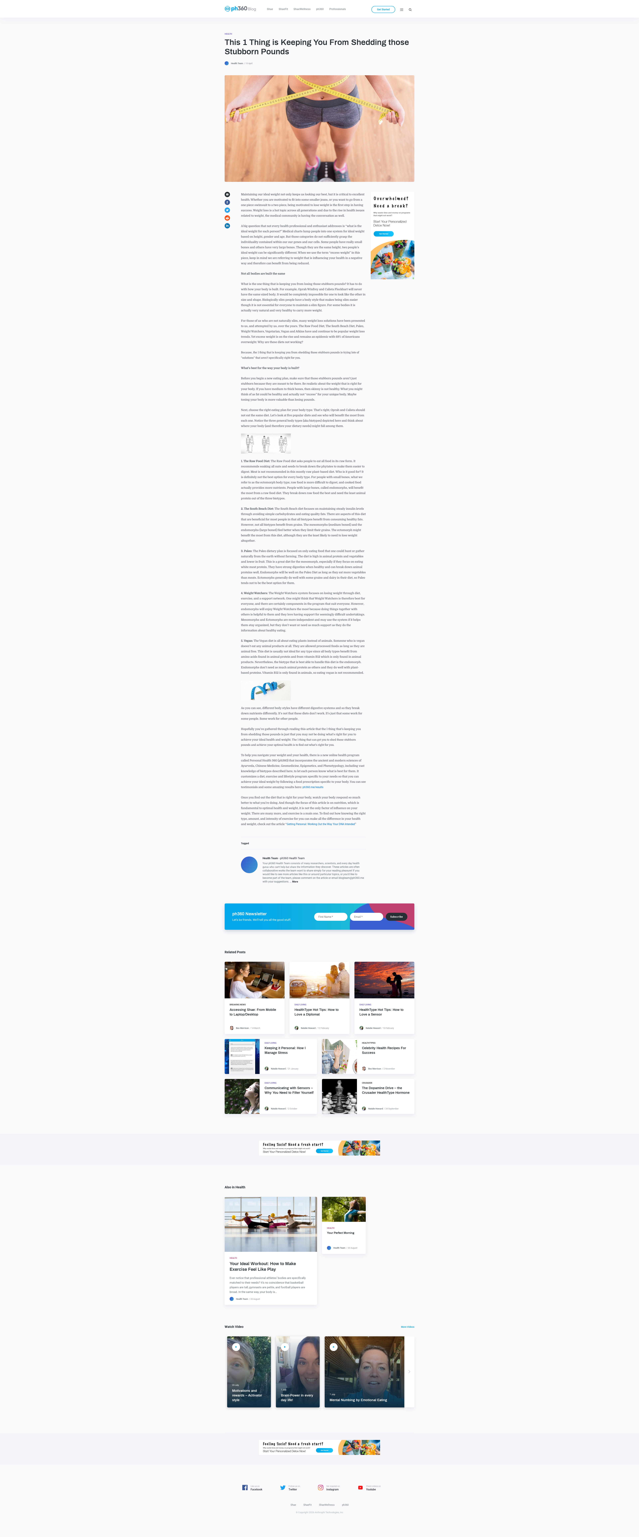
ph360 (320, 9)
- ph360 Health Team (284, 858)
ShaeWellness (302, 9)
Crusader (367, 1083)
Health (228, 34)
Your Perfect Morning (340, 1232)
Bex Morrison (242, 1028)
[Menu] (401, 9)
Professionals (337, 9)
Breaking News (238, 1005)
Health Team (237, 63)
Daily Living (300, 1005)
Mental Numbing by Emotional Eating (358, 1400)
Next (409, 1371)
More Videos (407, 1327)
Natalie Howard (308, 1028)
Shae (270, 9)
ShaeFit (283, 9)
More (295, 881)
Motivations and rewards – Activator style (247, 1395)
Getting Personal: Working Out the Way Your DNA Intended (321, 824)
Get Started (383, 9)
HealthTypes (368, 1043)
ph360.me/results (312, 787)
